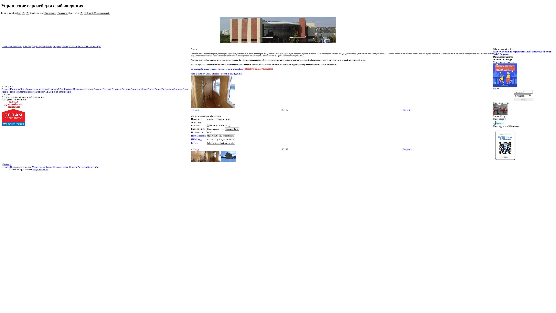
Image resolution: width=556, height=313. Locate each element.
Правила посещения (83, 89)
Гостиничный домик (171, 89)
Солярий (107, 89)
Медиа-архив (197, 73)
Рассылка (82, 46)
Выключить (50, 13)
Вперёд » (407, 110)
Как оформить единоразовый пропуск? (39, 89)
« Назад (195, 110)
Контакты (15, 89)
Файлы (48, 46)
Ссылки (73, 46)
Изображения (48, 13)
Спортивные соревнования (31, 92)
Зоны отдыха (212, 73)
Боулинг (98, 89)
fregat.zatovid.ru (40, 169)
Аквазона (116, 89)
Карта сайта (93, 167)
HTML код (196, 139)
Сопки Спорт (94, 46)
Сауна (185, 89)
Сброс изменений (101, 13)
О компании (16, 46)
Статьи (65, 46)
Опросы (57, 46)
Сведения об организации (58, 92)
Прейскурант (66, 89)
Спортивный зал (138, 89)
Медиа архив (38, 46)
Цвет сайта (88, 13)
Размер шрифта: (14, 13)
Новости (27, 46)
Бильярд (126, 89)
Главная (6, 46)
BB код (194, 143)
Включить (62, 13)
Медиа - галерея (10, 92)
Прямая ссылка (198, 135)
